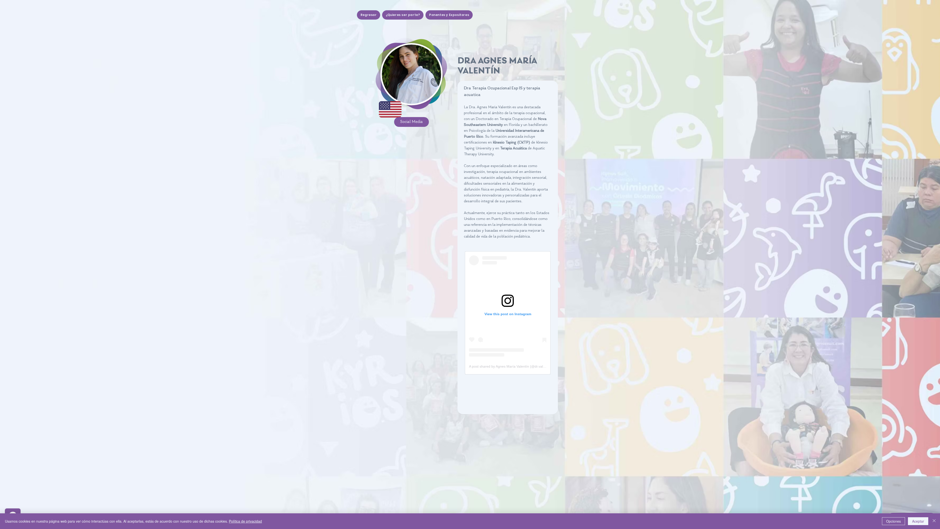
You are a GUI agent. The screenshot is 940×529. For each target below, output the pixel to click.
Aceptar (918, 521)
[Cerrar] (934, 521)
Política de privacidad (245, 521)
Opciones (893, 521)
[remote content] (508, 312)
